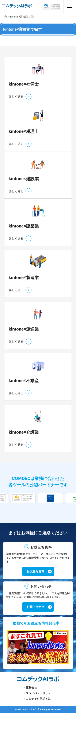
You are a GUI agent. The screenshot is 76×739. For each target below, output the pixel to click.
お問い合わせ (35, 606)
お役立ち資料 (35, 571)
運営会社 (31, 687)
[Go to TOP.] (6, 16)
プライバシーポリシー (39, 693)
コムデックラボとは (38, 698)
